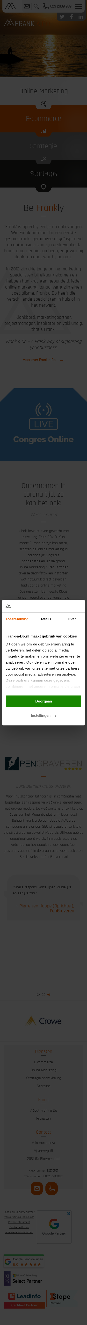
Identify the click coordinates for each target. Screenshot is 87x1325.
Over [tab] (72, 619)
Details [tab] (45, 619)
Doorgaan (43, 701)
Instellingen (41, 715)
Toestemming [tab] (17, 619)
